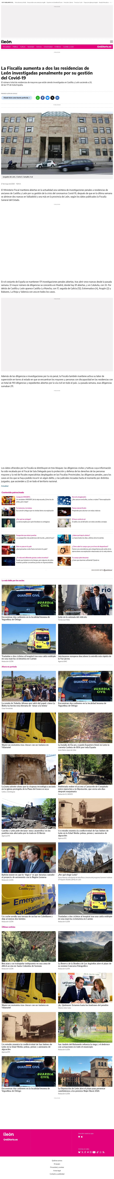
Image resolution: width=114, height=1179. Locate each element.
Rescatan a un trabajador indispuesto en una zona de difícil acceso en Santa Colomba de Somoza (26, 964)
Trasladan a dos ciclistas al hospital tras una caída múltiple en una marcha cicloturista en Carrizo (29, 657)
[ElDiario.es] (104, 47)
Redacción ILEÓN (7, 661)
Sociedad (31, 47)
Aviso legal (57, 1171)
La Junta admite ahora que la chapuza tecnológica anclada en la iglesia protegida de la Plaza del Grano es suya (29, 787)
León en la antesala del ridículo (72, 617)
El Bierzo (58, 47)
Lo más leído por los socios (13, 580)
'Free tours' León (78, 2)
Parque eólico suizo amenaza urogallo (36, 2)
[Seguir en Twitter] (82, 1152)
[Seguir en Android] (79, 1137)
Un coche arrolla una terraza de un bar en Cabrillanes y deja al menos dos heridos (27, 917)
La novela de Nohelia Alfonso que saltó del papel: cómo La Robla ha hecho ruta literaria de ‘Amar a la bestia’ (28, 704)
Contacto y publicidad (57, 1174)
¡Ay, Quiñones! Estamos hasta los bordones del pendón (83, 1005)
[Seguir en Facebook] (85, 1152)
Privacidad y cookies (57, 1167)
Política (15, 47)
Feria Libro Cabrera (68, 2)
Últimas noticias (8, 927)
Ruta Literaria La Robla (20, 2)
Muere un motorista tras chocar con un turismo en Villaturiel (25, 746)
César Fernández (7, 708)
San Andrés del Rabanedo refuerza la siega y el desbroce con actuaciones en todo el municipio (84, 1045)
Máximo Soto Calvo (64, 1008)
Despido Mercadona (104, 2)
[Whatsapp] (38, 98)
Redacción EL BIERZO (65, 794)
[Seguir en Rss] (103, 1152)
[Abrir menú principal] (111, 42)
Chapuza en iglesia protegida (91, 2)
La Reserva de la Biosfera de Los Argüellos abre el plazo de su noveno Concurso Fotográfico (84, 964)
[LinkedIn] (57, 98)
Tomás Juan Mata (64, 620)
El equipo (57, 1164)
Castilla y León (68, 47)
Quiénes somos (57, 1161)
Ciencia (39, 47)
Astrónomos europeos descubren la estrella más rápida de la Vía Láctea (84, 657)
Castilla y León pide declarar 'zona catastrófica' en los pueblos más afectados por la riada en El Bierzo (26, 831)
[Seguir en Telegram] (88, 1152)
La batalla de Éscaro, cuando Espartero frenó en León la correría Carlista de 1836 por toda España (83, 746)
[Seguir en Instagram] (91, 1152)
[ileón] (15, 1134)
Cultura (22, 47)
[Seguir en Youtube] (94, 1152)
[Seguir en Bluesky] (79, 1152)
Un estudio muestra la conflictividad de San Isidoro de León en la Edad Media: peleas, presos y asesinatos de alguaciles (83, 833)
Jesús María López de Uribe (67, 750)
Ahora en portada (9, 667)
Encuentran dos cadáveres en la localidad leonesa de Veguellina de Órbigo (26, 618)
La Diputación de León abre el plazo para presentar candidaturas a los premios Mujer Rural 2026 (81, 1089)
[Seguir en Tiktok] (98, 1152)
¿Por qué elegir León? (67, 874)
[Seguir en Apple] (82, 1137)
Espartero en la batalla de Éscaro (55, 2)
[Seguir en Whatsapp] (101, 1152)
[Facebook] (43, 98)
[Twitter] (52, 98)
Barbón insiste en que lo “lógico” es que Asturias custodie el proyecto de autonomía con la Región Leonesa (28, 876)
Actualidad (6, 47)
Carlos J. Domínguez (8, 792)
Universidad (48, 47)
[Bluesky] (48, 98)
